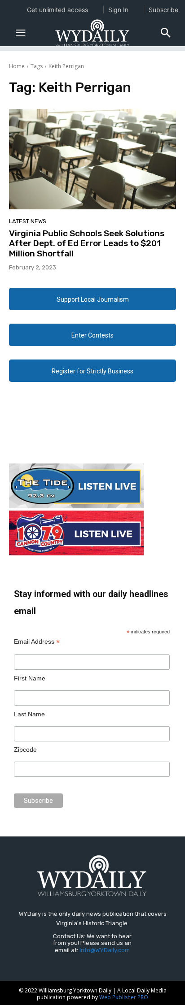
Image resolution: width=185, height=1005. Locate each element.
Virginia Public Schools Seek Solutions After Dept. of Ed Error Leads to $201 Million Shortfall (86, 243)
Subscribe (163, 9)
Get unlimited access (57, 9)
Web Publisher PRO (123, 997)
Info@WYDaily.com (104, 950)
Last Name (29, 714)
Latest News (27, 221)
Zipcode (25, 749)
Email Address (37, 641)
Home (17, 66)
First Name (29, 678)
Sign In (118, 9)
